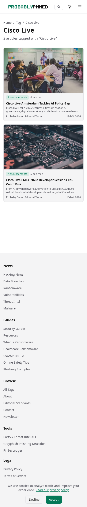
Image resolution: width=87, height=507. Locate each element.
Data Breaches (13, 281)
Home (7, 23)
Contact (8, 410)
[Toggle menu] (80, 7)
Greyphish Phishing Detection (24, 444)
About (7, 396)
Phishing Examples (16, 369)
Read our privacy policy (52, 490)
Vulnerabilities (13, 295)
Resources (10, 335)
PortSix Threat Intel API (19, 437)
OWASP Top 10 (13, 356)
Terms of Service (15, 476)
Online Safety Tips (16, 362)
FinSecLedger (12, 450)
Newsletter (11, 417)
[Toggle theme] (69, 7)
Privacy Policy (12, 469)
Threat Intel (11, 302)
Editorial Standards (17, 403)
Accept (53, 499)
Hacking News (13, 274)
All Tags (8, 389)
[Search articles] (58, 7)
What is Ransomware (18, 342)
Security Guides (14, 329)
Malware (9, 308)
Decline (34, 499)
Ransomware (12, 288)
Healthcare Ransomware (20, 349)
